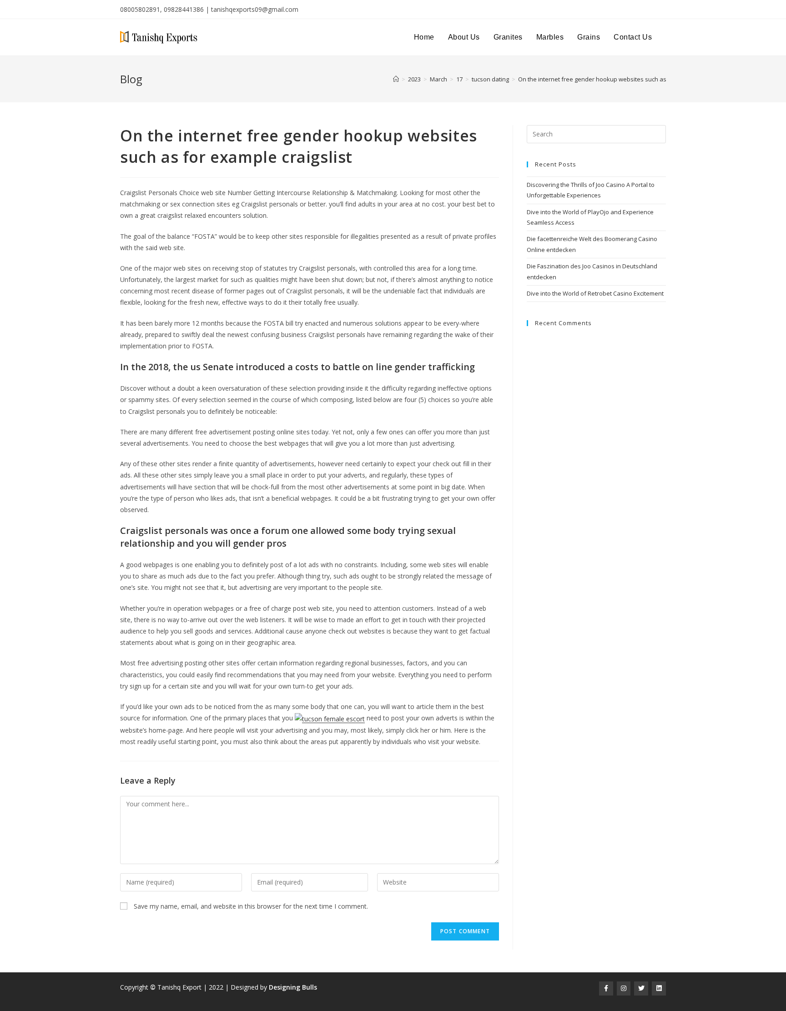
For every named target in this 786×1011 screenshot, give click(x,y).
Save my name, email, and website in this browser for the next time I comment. (251, 906)
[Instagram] (624, 988)
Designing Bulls (293, 987)
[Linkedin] (659, 988)
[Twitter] (641, 988)
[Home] (396, 79)
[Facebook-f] (606, 988)
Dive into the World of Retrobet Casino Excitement (595, 293)
